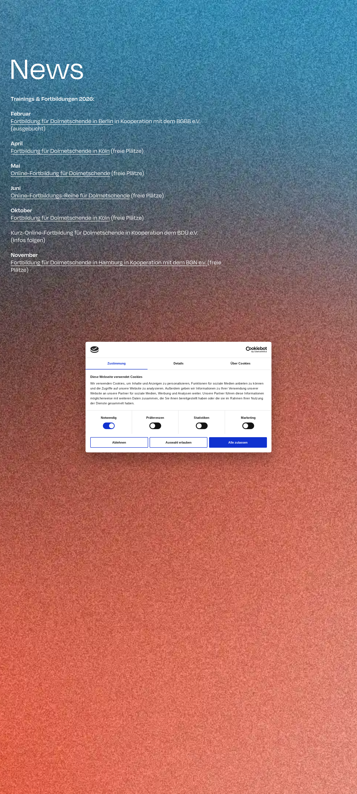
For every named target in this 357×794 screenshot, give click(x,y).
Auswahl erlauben (178, 442)
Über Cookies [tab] (240, 363)
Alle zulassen (238, 442)
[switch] (155, 426)
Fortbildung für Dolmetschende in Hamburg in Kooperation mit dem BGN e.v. (109, 262)
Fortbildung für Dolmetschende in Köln (60, 150)
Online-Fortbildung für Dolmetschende (60, 173)
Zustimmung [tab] (116, 363)
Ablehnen (119, 442)
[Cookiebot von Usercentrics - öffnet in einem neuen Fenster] (249, 350)
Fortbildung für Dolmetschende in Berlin (62, 121)
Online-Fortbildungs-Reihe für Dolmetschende (70, 195)
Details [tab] (179, 363)
